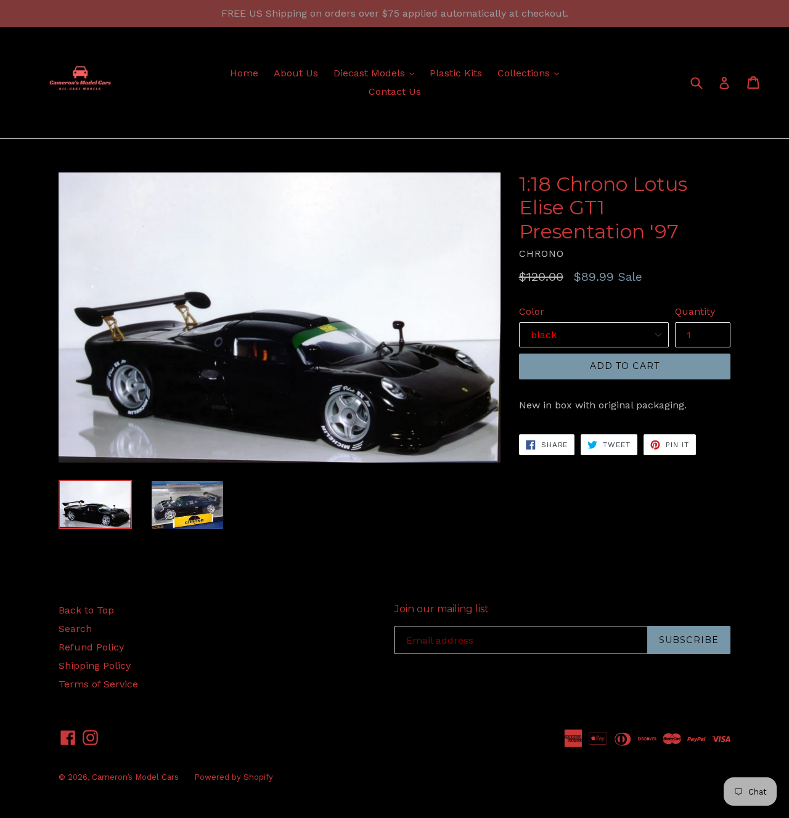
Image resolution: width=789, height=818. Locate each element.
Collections (531, 73)
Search (75, 628)
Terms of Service (98, 684)
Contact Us (395, 91)
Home (244, 73)
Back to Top (86, 610)
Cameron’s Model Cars (135, 777)
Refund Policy (91, 647)
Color (531, 311)
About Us (296, 73)
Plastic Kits (456, 73)
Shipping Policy (95, 665)
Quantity (695, 311)
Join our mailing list (441, 609)
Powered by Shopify (233, 777)
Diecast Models (376, 73)
